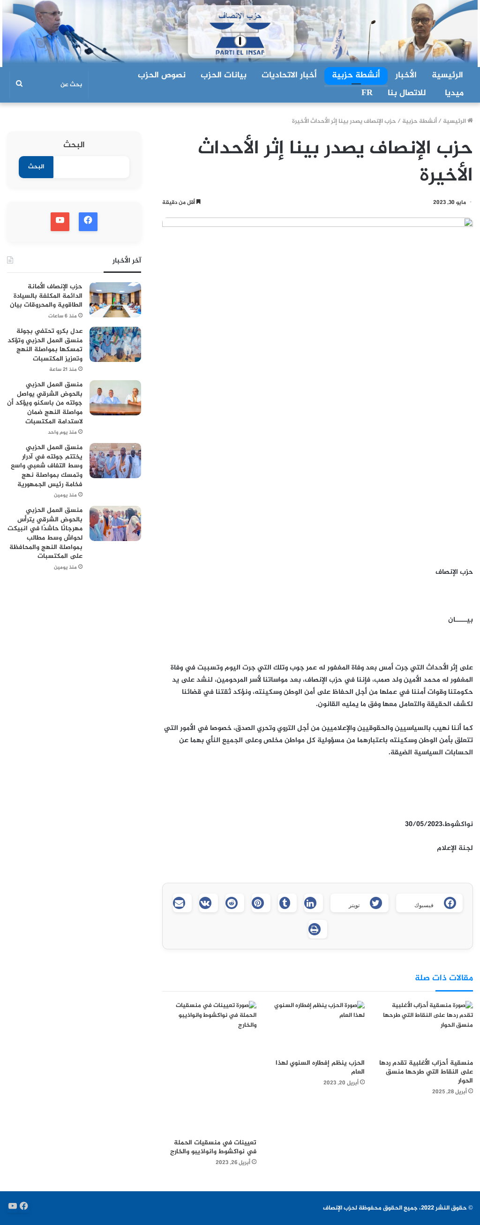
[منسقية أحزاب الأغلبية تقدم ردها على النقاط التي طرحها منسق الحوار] (426, 1027)
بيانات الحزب (224, 75)
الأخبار (406, 75)
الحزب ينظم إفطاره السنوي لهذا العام (320, 1067)
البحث (74, 145)
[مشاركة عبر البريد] (182, 903)
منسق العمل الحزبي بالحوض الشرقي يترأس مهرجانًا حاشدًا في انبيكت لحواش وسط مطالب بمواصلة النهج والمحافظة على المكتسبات (45, 533)
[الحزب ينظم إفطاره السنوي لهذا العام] (317, 1027)
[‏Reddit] (234, 903)
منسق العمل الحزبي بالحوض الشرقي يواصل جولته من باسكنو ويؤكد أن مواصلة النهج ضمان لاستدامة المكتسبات (44, 403)
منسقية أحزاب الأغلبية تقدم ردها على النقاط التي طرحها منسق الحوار (426, 1072)
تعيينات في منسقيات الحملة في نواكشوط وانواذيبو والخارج (213, 1147)
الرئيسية (447, 75)
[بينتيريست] (261, 903)
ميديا (454, 93)
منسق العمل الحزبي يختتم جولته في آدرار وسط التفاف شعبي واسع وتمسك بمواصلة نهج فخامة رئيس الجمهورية (46, 465)
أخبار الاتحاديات (289, 75)
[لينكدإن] (313, 903)
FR (367, 93)
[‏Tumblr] (287, 903)
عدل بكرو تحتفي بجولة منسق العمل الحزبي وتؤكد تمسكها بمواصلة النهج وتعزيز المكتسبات (45, 345)
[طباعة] (317, 929)
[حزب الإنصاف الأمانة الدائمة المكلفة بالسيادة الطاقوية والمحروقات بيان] (115, 299)
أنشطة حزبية (356, 75)
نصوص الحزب (162, 75)
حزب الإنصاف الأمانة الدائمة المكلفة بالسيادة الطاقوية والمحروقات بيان (46, 295)
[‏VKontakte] (208, 903)
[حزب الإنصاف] (240, 33)
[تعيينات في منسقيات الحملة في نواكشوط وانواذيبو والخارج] (209, 1067)
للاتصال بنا (407, 93)
